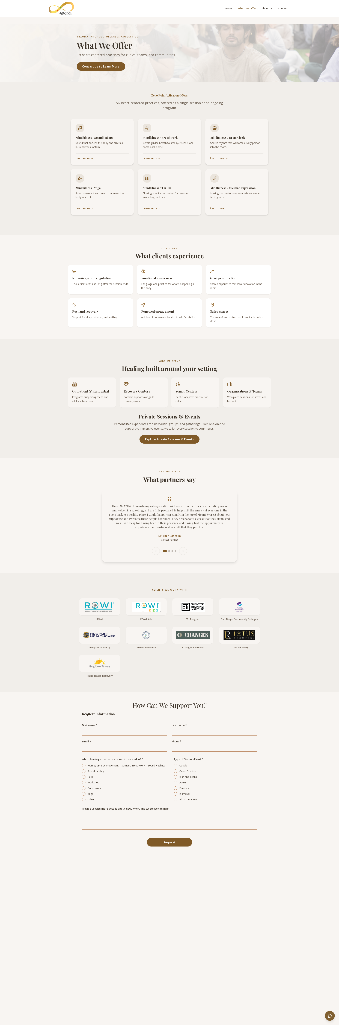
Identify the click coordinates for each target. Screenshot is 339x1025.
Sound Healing (96, 760)
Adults (182, 771)
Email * (86, 730)
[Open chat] (330, 1016)
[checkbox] (83, 754)
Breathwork (94, 776)
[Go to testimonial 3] (172, 540)
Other (91, 788)
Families (184, 776)
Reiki (90, 765)
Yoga (90, 782)
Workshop (93, 771)
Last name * (179, 714)
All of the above (188, 788)
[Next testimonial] (183, 540)
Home (228, 8)
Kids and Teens (188, 765)
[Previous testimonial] (156, 540)
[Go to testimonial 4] (175, 540)
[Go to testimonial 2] (168, 540)
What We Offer (247, 8)
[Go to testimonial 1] (163, 540)
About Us (267, 8)
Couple (183, 754)
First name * (89, 714)
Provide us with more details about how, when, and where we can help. (125, 797)
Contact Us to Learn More (101, 66)
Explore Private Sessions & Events (169, 439)
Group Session (187, 760)
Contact (282, 8)
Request (169, 831)
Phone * (176, 730)
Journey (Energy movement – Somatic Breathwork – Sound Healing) (126, 754)
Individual (184, 782)
